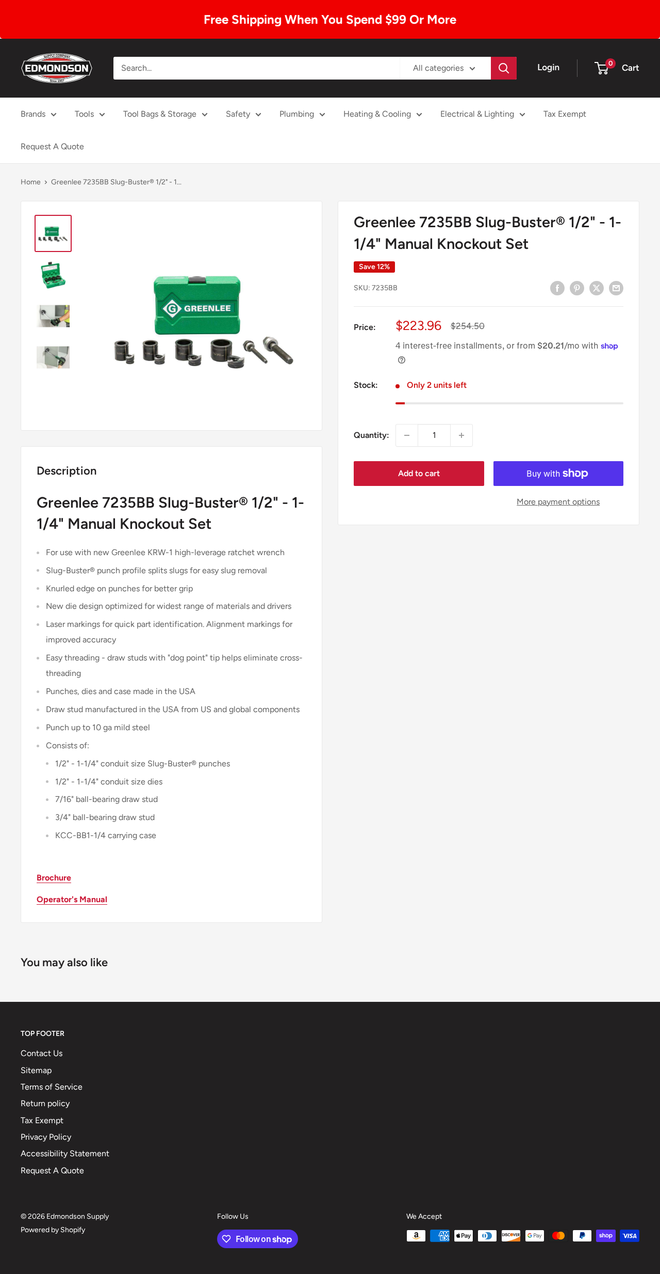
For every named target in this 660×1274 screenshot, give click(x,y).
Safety (238, 114)
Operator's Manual (72, 899)
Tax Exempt (564, 114)
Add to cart (419, 473)
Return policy (45, 1103)
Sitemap (36, 1070)
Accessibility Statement (65, 1153)
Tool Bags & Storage (159, 114)
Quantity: (371, 435)
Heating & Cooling (377, 114)
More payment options (558, 502)
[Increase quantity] (461, 435)
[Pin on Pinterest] (577, 287)
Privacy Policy (46, 1137)
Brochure (54, 878)
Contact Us (41, 1053)
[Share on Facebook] (557, 287)
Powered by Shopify (53, 1229)
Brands (33, 114)
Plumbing (296, 114)
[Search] (504, 68)
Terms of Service (51, 1087)
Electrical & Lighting (477, 114)
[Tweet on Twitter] (596, 287)
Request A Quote (52, 146)
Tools (84, 114)
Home (31, 182)
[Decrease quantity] (407, 435)
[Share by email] (616, 287)
